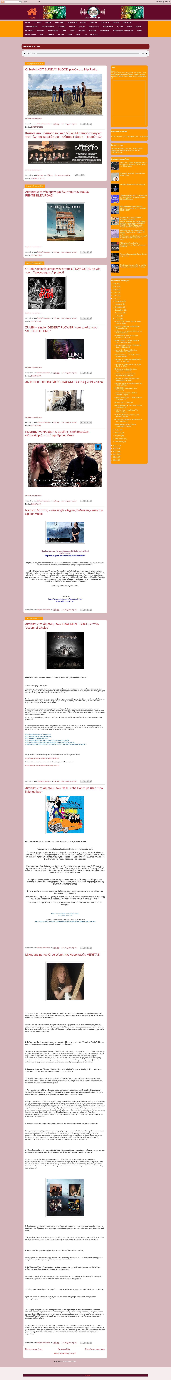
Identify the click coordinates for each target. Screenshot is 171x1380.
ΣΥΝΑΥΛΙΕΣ (92, 31)
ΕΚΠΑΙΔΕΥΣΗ (127, 22)
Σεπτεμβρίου (119, 310)
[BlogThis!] (84, 124)
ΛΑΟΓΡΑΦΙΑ (61, 26)
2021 (115, 299)
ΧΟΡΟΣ (70, 35)
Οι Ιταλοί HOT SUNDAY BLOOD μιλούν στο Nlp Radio (61, 69)
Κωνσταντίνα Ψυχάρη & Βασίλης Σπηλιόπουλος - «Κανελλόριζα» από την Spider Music (58, 433)
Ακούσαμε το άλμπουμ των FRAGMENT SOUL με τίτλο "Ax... (128, 360)
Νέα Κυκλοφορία (94, 26)
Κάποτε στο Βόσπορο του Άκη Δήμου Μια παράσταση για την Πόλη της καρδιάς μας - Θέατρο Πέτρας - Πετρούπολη (63, 134)
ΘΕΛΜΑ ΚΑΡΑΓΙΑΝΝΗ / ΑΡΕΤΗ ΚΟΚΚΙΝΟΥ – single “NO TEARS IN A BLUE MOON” (133, 208)
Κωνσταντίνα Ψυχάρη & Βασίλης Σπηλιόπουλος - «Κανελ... (125, 351)
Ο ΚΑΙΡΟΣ (120, 26)
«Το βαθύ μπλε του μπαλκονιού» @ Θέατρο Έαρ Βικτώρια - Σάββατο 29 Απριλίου (132, 232)
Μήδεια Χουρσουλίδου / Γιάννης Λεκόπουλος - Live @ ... (125, 425)
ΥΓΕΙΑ (42, 35)
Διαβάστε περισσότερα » (33, 119)
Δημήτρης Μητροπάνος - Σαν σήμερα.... (133, 184)
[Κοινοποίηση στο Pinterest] (90, 124)
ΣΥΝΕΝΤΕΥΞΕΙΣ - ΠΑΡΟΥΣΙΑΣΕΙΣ (123, 31)
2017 (115, 454)
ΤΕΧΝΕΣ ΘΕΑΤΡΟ (30, 35)
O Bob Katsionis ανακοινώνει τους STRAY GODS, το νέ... (126, 336)
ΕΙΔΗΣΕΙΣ (83, 22)
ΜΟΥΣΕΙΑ (72, 26)
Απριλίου (118, 433)
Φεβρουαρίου (119, 439)
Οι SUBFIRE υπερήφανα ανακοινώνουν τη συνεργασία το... (128, 420)
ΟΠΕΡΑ (129, 26)
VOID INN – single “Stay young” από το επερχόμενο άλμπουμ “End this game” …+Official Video (133, 164)
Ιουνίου (117, 319)
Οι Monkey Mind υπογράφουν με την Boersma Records (126, 416)
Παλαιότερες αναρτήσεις (95, 1349)
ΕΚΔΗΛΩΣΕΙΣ (105, 22)
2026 (115, 284)
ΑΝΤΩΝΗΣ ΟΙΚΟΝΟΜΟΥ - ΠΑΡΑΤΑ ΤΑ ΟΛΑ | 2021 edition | (64, 382)
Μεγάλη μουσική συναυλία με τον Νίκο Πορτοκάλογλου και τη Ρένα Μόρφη (133, 266)
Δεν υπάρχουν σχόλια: (69, 124)
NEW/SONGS (94, 35)
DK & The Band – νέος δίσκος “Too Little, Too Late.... (126, 411)
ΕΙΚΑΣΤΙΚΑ (93, 22)
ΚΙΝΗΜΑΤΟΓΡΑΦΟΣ (48, 26)
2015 (115, 460)
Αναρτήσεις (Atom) (69, 1361)
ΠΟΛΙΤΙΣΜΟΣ (29, 31)
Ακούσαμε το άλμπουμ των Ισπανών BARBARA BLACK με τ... (126, 379)
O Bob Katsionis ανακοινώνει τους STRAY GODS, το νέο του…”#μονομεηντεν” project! (62, 270)
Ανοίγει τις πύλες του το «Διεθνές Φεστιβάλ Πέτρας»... (125, 394)
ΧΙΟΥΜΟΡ (61, 35)
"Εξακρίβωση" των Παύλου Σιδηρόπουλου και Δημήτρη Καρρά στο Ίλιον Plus (133, 245)
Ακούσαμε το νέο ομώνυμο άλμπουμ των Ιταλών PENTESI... (128, 332)
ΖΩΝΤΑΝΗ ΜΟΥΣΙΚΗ (31, 26)
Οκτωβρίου (119, 307)
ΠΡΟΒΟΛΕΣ (40, 31)
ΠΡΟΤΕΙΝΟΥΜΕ (53, 31)
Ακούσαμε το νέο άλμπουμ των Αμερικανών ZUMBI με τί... (125, 375)
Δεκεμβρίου (119, 301)
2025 (115, 287)
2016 (115, 457)
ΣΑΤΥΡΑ (72, 31)
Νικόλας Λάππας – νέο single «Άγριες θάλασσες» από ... (127, 356)
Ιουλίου (117, 316)
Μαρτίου (118, 436)
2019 (115, 448)
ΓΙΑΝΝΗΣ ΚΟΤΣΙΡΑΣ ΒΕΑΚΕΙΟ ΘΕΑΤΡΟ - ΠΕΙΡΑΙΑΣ (131, 218)
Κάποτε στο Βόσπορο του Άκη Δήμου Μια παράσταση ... (126, 327)
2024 (115, 290)
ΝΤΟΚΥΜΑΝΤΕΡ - (108, 26)
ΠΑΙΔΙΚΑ (138, 26)
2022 (115, 296)
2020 (115, 445)
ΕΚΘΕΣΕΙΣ (116, 22)
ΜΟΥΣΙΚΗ (82, 26)
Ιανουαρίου (119, 442)
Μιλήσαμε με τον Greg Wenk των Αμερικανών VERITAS (62, 954)
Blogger (87, 1375)
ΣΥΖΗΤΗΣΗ (82, 31)
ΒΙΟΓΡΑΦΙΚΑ (38, 22)
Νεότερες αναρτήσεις (33, 1349)
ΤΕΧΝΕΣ (139, 31)
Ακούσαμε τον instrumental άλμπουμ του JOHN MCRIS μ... (128, 384)
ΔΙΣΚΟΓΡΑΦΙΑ (59, 22)
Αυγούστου (119, 313)
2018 (115, 451)
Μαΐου (117, 430)
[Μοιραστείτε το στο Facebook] (88, 124)
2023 (115, 293)
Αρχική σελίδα (64, 1349)
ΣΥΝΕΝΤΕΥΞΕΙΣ (104, 31)
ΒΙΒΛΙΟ (27, 22)
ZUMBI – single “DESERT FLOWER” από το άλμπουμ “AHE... (126, 341)
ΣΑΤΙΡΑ (64, 31)
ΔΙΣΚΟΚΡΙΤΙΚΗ (72, 22)
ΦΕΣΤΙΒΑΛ (50, 35)
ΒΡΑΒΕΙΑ (48, 22)
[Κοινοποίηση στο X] (86, 124)
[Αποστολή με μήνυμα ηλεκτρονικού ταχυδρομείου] (81, 124)
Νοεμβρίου (118, 304)
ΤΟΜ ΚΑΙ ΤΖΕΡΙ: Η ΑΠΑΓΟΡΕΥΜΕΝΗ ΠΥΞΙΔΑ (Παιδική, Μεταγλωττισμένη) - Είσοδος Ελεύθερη (133, 197)
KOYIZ (78, 35)
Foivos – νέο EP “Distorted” (123, 402)
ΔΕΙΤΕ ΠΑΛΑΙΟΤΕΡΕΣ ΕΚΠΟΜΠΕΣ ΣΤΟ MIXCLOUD (129, 136)
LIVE (85, 35)
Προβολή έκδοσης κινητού (65, 1353)
